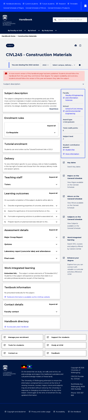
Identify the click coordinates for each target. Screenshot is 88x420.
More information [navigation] (72, 154)
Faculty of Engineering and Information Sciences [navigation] (74, 97)
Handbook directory (13, 4)
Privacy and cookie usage (40, 412)
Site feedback (76, 412)
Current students (31, 4)
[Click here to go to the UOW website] (9, 20)
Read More (53, 109)
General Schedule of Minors (36, 8)
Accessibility (60, 412)
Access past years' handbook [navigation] (18, 327)
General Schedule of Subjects (59, 8)
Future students (48, 4)
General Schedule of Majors (13, 8)
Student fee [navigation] (70, 150)
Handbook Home (8, 36)
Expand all (51, 126)
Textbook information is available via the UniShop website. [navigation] (28, 297)
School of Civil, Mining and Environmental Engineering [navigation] (74, 111)
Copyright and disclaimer (16, 412)
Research (62, 4)
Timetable (74, 4)
